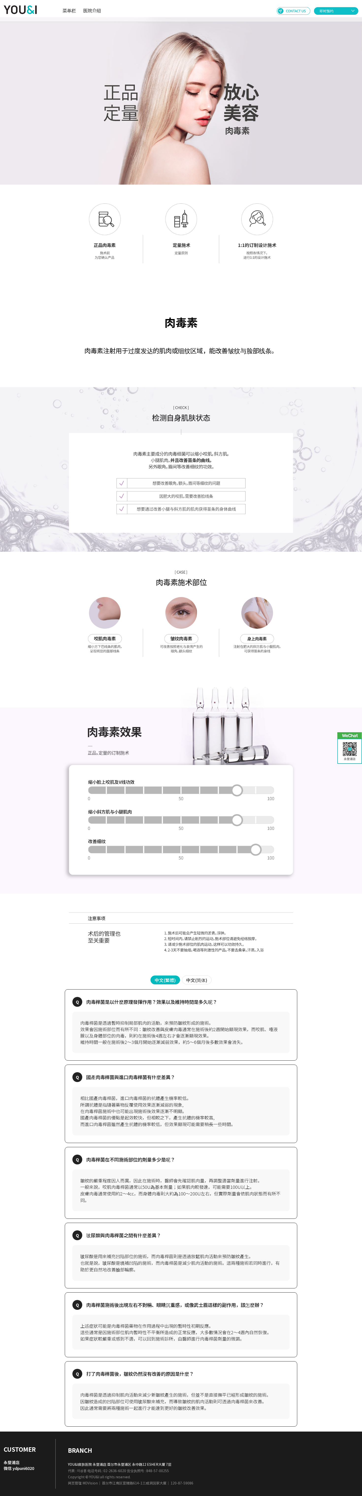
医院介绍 (92, 10)
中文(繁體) (165, 980)
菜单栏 (69, 10)
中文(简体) (196, 980)
